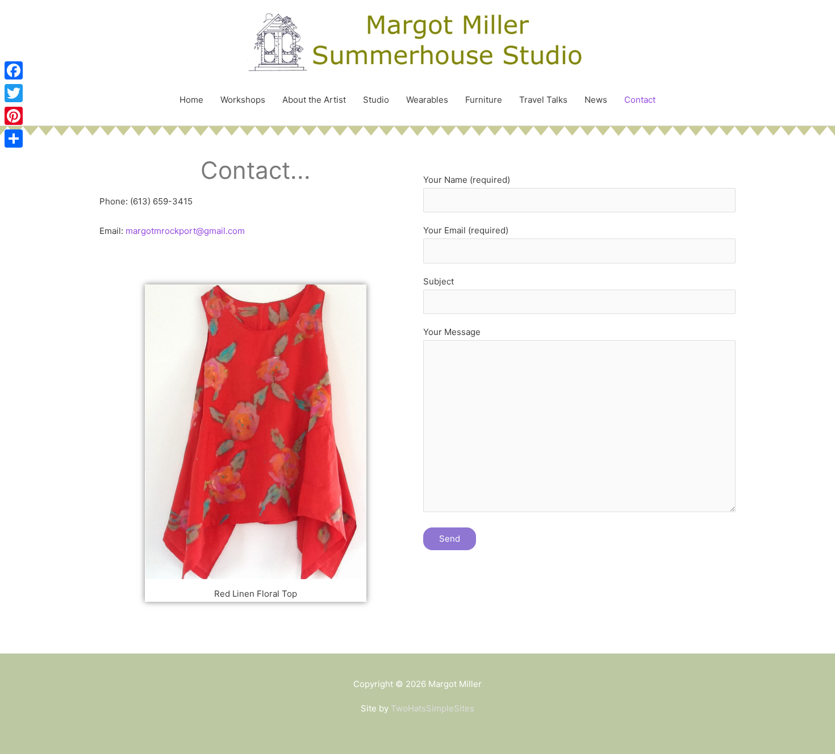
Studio (376, 99)
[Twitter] (13, 93)
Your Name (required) (466, 179)
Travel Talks (543, 99)
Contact (640, 99)
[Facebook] (13, 70)
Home (191, 99)
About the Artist (314, 99)
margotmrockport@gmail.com (185, 230)
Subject (438, 281)
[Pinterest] (13, 115)
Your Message (452, 331)
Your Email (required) (465, 230)
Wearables (427, 99)
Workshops (242, 99)
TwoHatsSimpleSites (432, 708)
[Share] (13, 138)
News (595, 99)
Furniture (483, 99)
